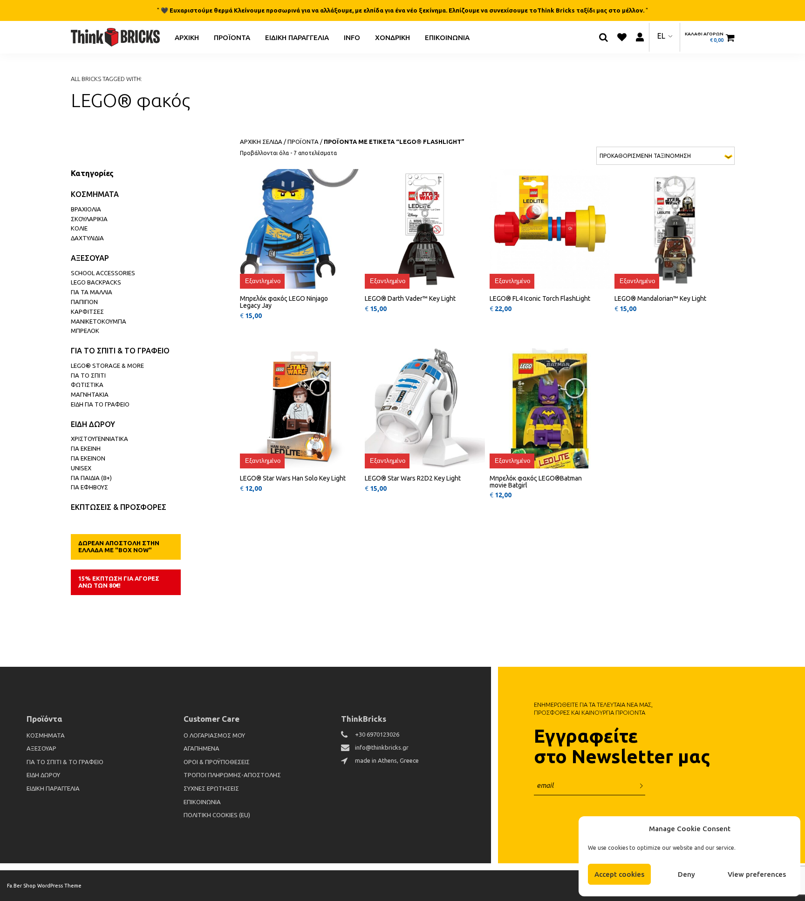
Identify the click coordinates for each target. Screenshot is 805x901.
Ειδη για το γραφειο (100, 404)
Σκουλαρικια (89, 219)
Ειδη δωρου (93, 424)
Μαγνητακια (90, 394)
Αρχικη (187, 37)
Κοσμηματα (95, 194)
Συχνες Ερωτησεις (211, 788)
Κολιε (79, 228)
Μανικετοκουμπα (98, 321)
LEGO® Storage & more (107, 365)
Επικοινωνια (447, 37)
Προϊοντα (232, 37)
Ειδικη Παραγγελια (297, 37)
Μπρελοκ (85, 330)
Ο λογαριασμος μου (214, 735)
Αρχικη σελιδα (261, 141)
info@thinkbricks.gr (382, 747)
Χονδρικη (392, 37)
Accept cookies (619, 874)
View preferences (757, 874)
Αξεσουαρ (90, 258)
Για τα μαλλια (91, 292)
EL (661, 36)
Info (352, 37)
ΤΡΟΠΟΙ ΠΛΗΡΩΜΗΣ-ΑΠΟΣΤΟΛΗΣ (232, 775)
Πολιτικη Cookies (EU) (217, 815)
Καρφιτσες (87, 311)
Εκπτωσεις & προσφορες (118, 507)
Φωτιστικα (87, 384)
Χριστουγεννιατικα (99, 438)
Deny (686, 874)
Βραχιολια (86, 209)
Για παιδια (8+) (91, 477)
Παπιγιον (84, 301)
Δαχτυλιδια (87, 238)
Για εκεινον (88, 458)
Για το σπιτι (88, 375)
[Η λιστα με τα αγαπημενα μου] (622, 37)
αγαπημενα (201, 748)
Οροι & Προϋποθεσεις (217, 762)
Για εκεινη (86, 448)
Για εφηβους (89, 487)
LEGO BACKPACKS (96, 282)
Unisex (81, 468)
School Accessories (103, 273)
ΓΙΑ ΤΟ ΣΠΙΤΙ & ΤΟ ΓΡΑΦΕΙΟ (120, 350)
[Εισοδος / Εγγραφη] (640, 37)
